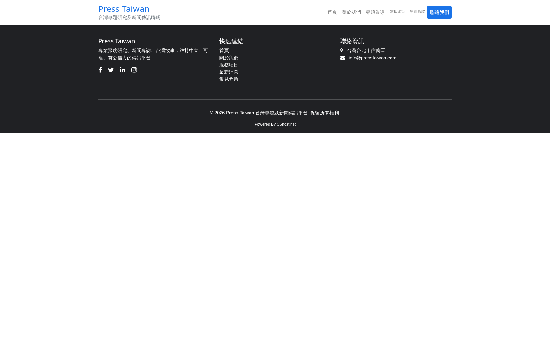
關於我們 (351, 12)
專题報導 (375, 12)
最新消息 (228, 72)
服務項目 (228, 64)
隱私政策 (397, 11)
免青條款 (417, 11)
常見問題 (228, 79)
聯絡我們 (439, 12)
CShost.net (286, 124)
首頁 (332, 12)
